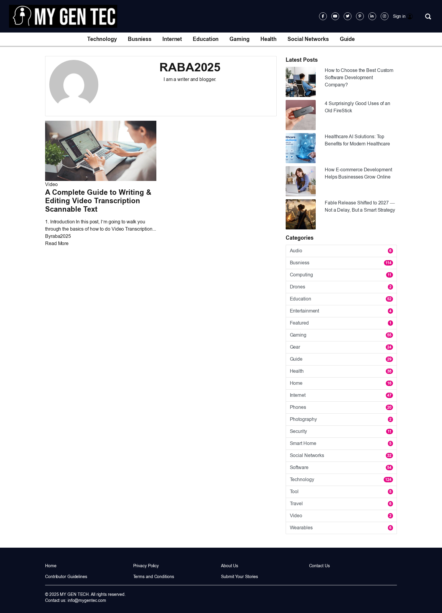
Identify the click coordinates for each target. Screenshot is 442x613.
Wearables (340, 527)
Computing (340, 274)
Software (340, 467)
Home (340, 383)
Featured (340, 322)
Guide (347, 39)
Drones (340, 286)
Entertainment (340, 310)
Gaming (239, 39)
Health (268, 39)
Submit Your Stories (239, 576)
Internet (172, 39)
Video (51, 184)
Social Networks (308, 39)
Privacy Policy (146, 565)
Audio (340, 250)
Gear (340, 347)
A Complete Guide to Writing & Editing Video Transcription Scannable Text (98, 200)
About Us (229, 565)
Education (206, 39)
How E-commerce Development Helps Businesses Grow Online (358, 173)
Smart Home (340, 443)
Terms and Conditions (153, 576)
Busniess (140, 39)
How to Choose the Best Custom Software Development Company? (359, 77)
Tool (340, 491)
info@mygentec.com (87, 600)
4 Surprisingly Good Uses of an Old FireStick (357, 107)
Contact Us (319, 565)
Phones (340, 407)
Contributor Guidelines (66, 576)
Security (340, 431)
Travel (340, 503)
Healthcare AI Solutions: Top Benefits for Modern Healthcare (357, 140)
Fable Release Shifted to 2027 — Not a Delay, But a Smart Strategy (360, 206)
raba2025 (61, 236)
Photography (340, 419)
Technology (102, 39)
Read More (57, 243)
